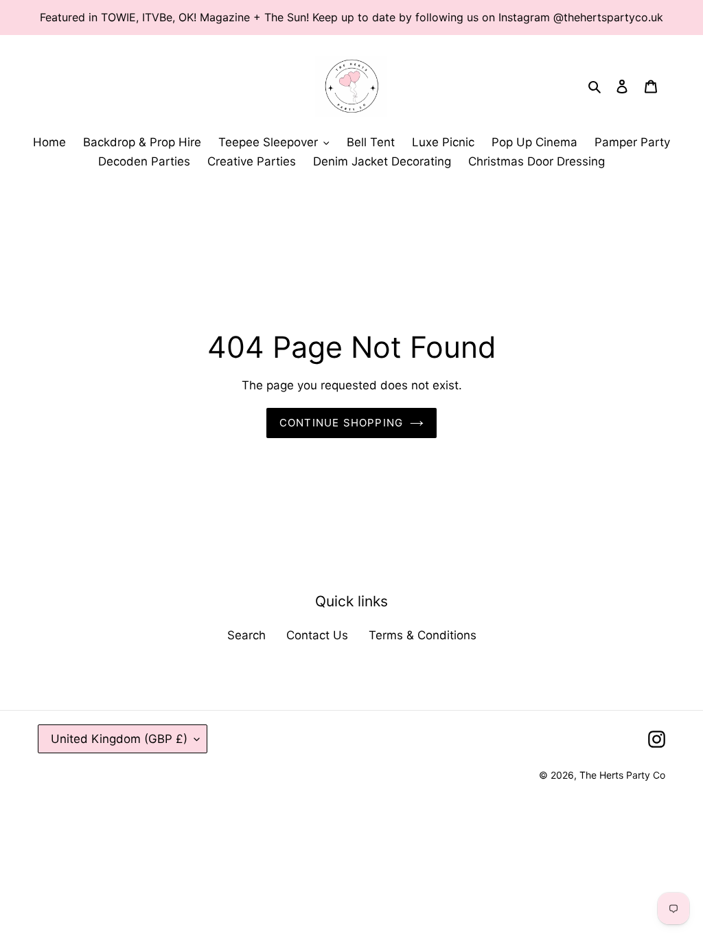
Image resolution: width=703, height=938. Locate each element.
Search (246, 635)
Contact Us (317, 635)
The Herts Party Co (622, 775)
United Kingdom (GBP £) (119, 739)
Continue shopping (341, 422)
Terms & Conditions (422, 635)
